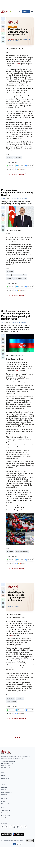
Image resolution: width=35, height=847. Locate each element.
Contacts (3, 789)
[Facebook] (6, 826)
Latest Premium (5, 778)
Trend (18, 64)
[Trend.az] (6, 11)
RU (20, 844)
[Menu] (32, 11)
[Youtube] (14, 826)
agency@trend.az (5, 767)
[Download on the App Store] (6, 834)
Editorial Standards (6, 792)
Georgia (9, 157)
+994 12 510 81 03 (5, 765)
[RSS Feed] (25, 826)
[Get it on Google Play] (18, 834)
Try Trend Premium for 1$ (17, 174)
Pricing (3, 801)
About (3, 784)
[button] (3, 19)
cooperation (10, 698)
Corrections (4, 794)
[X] (10, 826)
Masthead (4, 787)
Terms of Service (5, 810)
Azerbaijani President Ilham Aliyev (16, 275)
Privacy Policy (5, 813)
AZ (17, 844)
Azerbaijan (10, 271)
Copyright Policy (5, 815)
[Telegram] (17, 826)
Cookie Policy (4, 818)
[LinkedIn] (21, 826)
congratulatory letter (20, 278)
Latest (3, 775)
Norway (9, 278)
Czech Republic (11, 701)
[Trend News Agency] (6, 752)
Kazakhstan (18, 157)
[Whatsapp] (2, 826)
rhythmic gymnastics (22, 551)
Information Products (7, 804)
